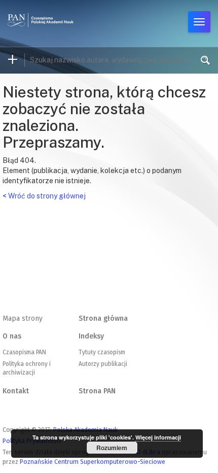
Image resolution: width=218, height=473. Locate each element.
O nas (12, 336)
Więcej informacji (158, 437)
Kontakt (16, 391)
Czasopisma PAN (24, 352)
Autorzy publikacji (103, 363)
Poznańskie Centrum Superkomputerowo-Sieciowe (92, 461)
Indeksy (91, 336)
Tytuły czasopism (102, 352)
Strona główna (103, 318)
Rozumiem (111, 447)
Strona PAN (97, 391)
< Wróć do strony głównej (44, 196)
